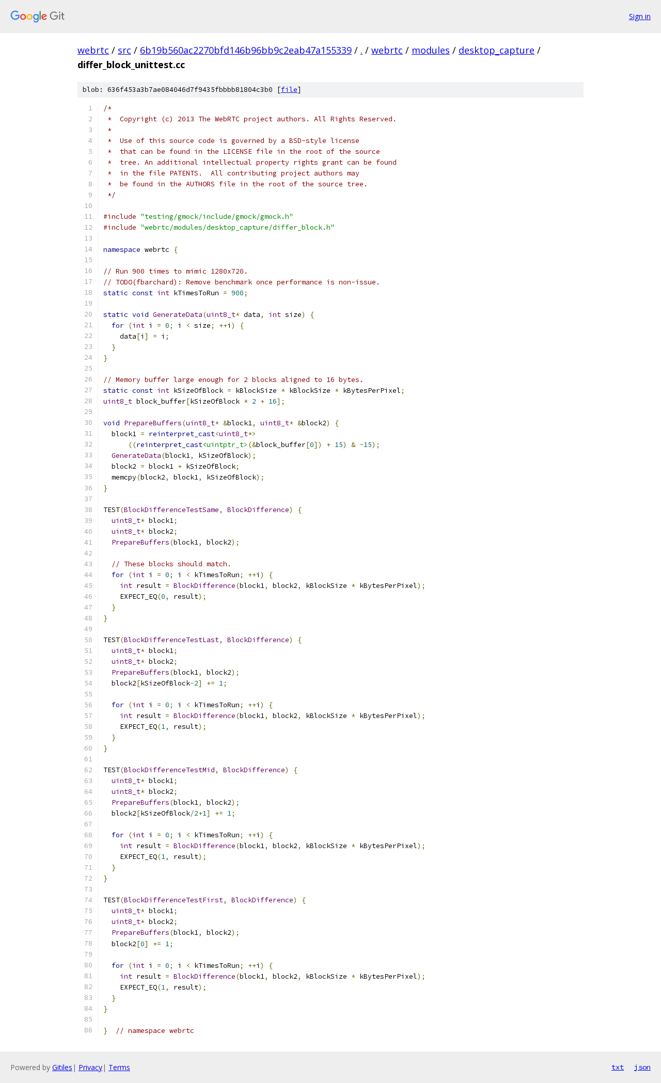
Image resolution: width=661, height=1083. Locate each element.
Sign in (640, 16)
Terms (119, 1067)
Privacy (90, 1067)
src (124, 50)
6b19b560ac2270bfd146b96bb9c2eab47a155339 (246, 50)
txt (617, 1067)
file (289, 89)
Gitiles (62, 1067)
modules (431, 50)
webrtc (93, 50)
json (642, 1067)
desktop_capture (496, 50)
